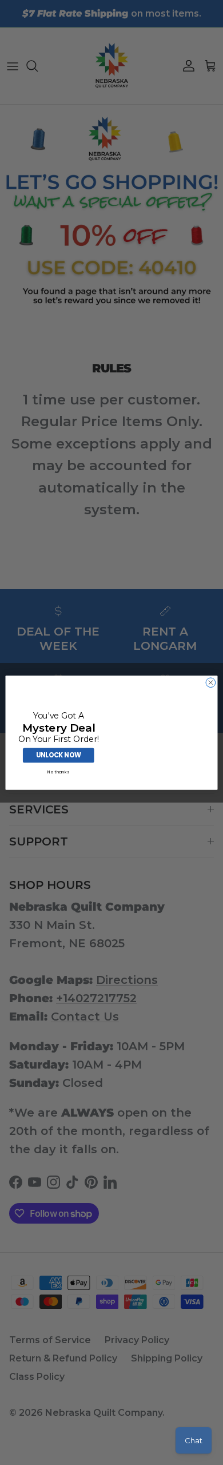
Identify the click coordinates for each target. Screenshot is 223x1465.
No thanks (58, 772)
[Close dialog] (211, 682)
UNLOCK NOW (58, 755)
